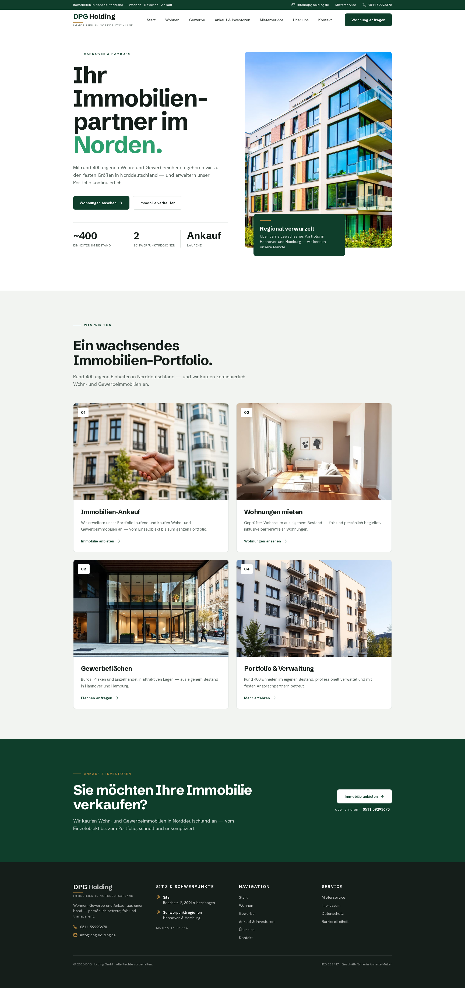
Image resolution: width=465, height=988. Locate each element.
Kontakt (325, 19)
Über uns (301, 19)
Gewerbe (197, 19)
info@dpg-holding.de (313, 5)
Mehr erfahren (257, 698)
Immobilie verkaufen (157, 202)
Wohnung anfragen (368, 19)
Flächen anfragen (96, 698)
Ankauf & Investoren (232, 19)
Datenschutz (333, 913)
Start (151, 19)
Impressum (331, 905)
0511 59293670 (380, 5)
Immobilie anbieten (97, 541)
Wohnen (172, 19)
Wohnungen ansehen (98, 202)
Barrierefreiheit (335, 921)
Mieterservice (345, 5)
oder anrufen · (362, 809)
